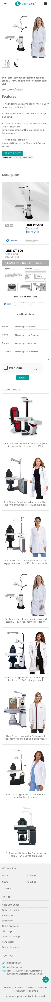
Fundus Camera (10, 947)
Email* (5, 326)
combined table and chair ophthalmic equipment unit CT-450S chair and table (25, 562)
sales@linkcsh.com (14, 967)
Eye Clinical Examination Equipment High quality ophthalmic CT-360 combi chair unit (25, 503)
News (5, 882)
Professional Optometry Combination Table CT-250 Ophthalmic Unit (25, 854)
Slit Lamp (7, 931)
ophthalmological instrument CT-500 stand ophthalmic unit (25, 796)
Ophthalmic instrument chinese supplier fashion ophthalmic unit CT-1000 (25, 445)
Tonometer (8, 941)
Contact (6, 888)
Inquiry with (8, 157)
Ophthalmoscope (11, 936)
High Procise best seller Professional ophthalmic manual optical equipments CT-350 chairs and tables (25, 737)
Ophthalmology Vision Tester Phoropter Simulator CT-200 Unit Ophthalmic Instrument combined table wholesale (25, 679)
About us (31, 882)
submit (22, 378)
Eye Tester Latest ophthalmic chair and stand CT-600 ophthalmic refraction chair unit (25, 620)
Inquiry (18, 157)
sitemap (33, 990)
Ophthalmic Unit (11, 910)
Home (5, 875)
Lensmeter (8, 920)
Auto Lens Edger (10, 904)
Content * (7, 351)
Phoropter (7, 915)
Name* (6, 334)
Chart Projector (10, 926)
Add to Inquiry (13, 153)
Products (31, 875)
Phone (5, 343)
